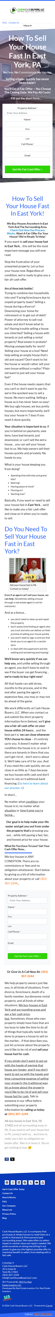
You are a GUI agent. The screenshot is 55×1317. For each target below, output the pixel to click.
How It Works (9, 1197)
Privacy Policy (9, 1214)
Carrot (49, 1305)
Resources (7, 1209)
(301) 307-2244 (18, 1114)
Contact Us (14, 22)
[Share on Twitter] (12, 1159)
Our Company (9, 1205)
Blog (4, 1218)
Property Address (27, 108)
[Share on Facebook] (7, 1159)
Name (27, 119)
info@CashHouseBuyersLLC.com (19, 1277)
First (27, 129)
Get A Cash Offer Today (13, 1189)
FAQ (4, 22)
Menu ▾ (27, 25)
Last (27, 138)
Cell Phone (27, 144)
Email (27, 155)
